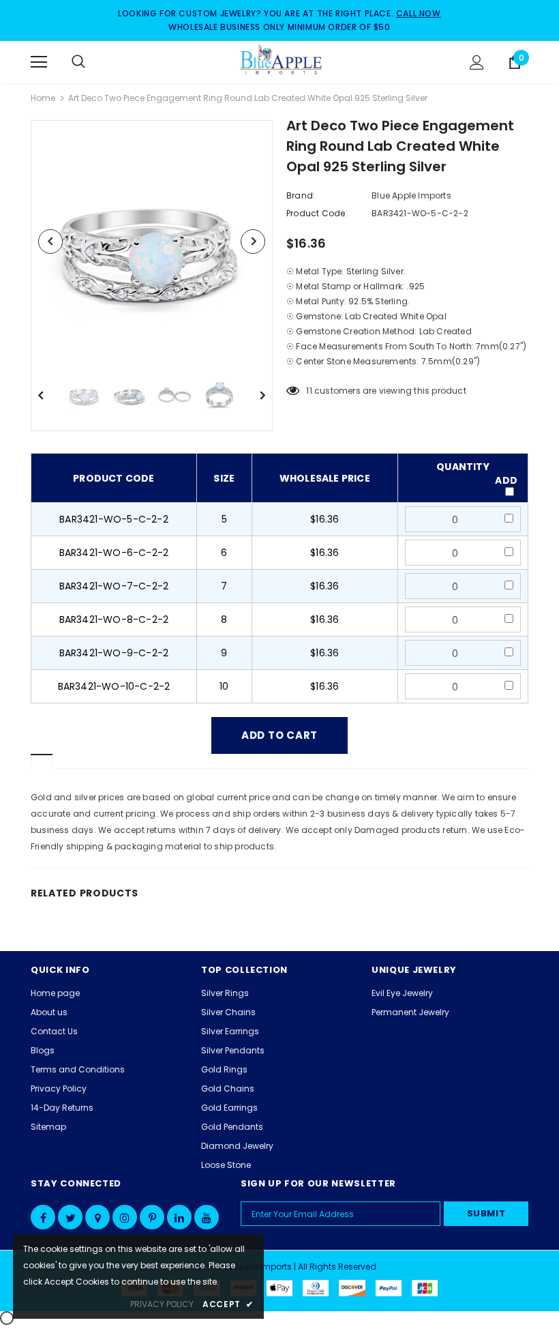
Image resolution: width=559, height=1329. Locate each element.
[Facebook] (43, 1217)
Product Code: (317, 213)
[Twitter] (70, 1217)
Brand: (300, 195)
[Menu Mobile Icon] (39, 62)
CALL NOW (418, 13)
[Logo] (281, 61)
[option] (151, 241)
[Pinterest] (152, 1217)
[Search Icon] (92, 62)
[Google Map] (97, 1217)
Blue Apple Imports (411, 195)
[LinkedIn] (179, 1217)
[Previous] (50, 241)
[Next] (253, 241)
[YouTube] (206, 1217)
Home (43, 98)
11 (309, 390)
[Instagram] (124, 1217)
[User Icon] (477, 62)
